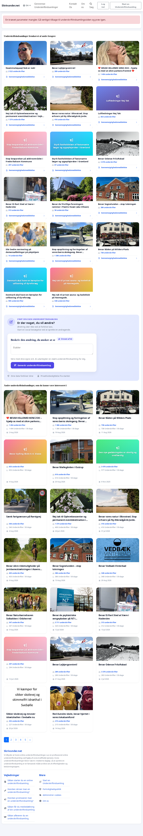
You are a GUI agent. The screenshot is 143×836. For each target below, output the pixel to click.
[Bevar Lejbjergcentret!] (71, 60)
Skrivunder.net (10, 5)
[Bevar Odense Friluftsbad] (117, 151)
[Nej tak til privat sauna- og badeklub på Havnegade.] (71, 289)
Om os (83, 5)
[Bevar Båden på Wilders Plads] (117, 241)
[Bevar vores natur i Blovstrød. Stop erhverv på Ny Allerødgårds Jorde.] (71, 107)
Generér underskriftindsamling (34, 365)
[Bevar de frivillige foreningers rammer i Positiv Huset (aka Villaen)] (71, 198)
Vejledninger (11, 775)
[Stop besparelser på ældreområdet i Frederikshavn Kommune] (25, 153)
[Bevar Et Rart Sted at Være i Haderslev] (25, 198)
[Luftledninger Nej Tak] (117, 105)
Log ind (103, 5)
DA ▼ (28, 5)
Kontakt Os (73, 5)
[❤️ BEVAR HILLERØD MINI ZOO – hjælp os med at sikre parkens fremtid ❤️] (117, 62)
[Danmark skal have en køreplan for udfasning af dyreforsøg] (25, 289)
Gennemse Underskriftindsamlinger (46, 5)
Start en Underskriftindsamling (125, 5)
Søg (91, 7)
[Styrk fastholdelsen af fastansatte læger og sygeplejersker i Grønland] (71, 153)
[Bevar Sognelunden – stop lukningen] (117, 196)
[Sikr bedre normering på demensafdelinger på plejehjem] (25, 243)
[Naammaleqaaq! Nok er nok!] (25, 60)
